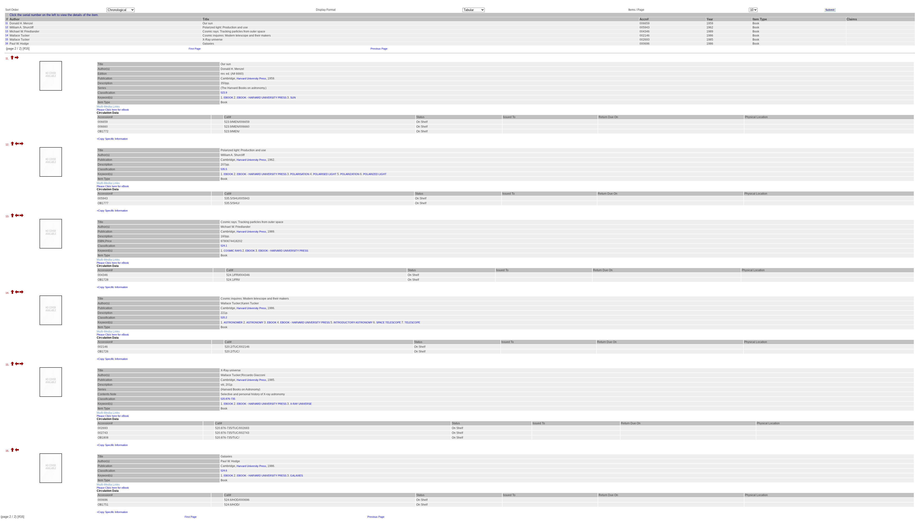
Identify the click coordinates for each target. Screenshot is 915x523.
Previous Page (379, 48)
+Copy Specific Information (112, 138)
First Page (195, 48)
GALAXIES (296, 475)
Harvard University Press (251, 78)
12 (6, 27)
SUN (293, 97)
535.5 (224, 169)
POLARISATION (299, 174)
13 (6, 31)
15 (6, 39)
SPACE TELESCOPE (388, 322)
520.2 (224, 317)
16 (6, 43)
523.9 (224, 92)
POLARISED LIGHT (324, 174)
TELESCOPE (412, 322)
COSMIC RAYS (233, 250)
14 (6, 35)
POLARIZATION (349, 174)
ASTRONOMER (233, 322)
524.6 (224, 470)
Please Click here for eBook (113, 109)
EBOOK (228, 97)
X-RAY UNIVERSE (301, 403)
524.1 (224, 245)
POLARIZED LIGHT (374, 174)
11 (6, 23)
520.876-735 (228, 398)
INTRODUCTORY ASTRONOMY (353, 322)
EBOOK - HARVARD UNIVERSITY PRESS (261, 97)
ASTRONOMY (254, 322)
